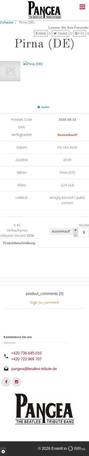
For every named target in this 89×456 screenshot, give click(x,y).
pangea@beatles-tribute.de (34, 369)
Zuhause (6, 22)
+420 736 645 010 (26, 353)
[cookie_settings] (3, 451)
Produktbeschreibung (19, 243)
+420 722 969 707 (26, 359)
